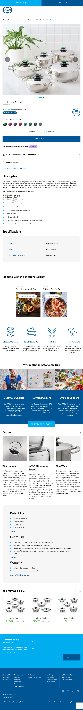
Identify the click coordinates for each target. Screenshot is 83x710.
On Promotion (8, 113)
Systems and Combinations (37, 20)
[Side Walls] (68, 448)
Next (75, 59)
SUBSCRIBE (70, 657)
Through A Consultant (51, 679)
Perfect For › (7, 169)
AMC (7, 10)
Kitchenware (17, 681)
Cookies (48, 702)
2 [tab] (43, 98)
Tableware (17, 679)
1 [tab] (40, 98)
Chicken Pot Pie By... (52, 289)
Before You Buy (66, 677)
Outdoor (16, 684)
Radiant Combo (68, 618)
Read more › (14, 531)
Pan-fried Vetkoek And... (27, 289)
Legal (70, 702)
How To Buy (49, 675)
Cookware (23, 20)
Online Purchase (49, 677)
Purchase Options (50, 681)
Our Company (6, 677)
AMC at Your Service (68, 675)
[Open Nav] (78, 10)
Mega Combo (15, 618)
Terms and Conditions (60, 702)
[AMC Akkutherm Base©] (41, 448)
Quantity (32, 131)
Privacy (41, 702)
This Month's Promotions (34, 677)
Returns (77, 702)
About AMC (6, 675)
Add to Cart (40, 139)
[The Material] (15, 448)
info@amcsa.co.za (7, 697)
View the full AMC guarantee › (19, 575)
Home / (5, 20)
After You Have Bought (68, 679)
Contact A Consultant (40, 424)
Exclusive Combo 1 (54, 20)
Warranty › (23, 169)
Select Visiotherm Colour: (13, 120)
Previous (7, 59)
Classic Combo (41, 618)
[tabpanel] (41, 59)
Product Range (13, 20)
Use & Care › (15, 169)
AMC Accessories (19, 686)
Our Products (6, 679)
